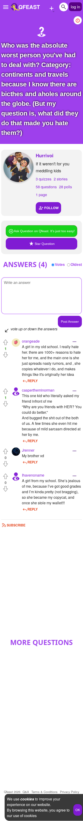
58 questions (46, 186)
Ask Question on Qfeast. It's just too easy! (44, 231)
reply (32, 380)
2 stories (61, 179)
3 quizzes (43, 179)
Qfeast (12, 792)
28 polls (65, 186)
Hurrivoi (44, 155)
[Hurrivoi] (18, 167)
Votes (60, 265)
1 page (41, 194)
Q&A (26, 792)
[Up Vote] (5, 342)
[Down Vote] (5, 355)
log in (75, 6)
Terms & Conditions (44, 792)
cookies (27, 799)
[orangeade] (16, 342)
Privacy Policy (69, 792)
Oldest (76, 265)
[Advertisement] (41, 584)
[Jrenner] (16, 451)
